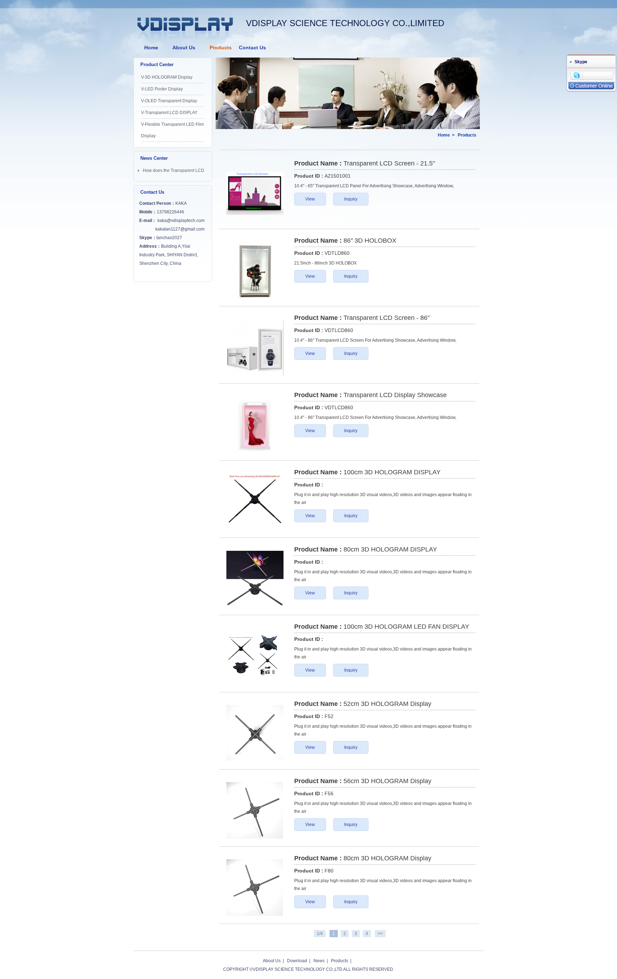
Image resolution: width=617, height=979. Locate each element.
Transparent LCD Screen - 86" (386, 317)
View (310, 199)
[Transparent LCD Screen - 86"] (255, 347)
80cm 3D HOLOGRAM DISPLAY (390, 549)
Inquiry (350, 199)
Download (297, 960)
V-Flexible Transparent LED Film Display (172, 130)
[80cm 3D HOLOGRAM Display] (255, 887)
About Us (183, 47)
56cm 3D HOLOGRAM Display (387, 781)
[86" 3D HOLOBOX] (255, 270)
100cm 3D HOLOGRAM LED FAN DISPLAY (406, 626)
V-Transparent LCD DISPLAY (169, 112)
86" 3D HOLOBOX (369, 240)
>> (380, 933)
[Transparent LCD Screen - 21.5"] (255, 193)
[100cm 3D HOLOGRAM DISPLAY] (255, 501)
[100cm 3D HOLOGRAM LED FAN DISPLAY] (255, 656)
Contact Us (252, 47)
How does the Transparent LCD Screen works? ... (173, 172)
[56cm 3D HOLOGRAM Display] (255, 810)
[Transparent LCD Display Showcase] (255, 424)
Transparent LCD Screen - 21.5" (389, 163)
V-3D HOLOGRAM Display (166, 77)
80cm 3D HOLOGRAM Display (387, 858)
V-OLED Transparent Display (169, 100)
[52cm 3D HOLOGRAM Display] (255, 733)
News (319, 960)
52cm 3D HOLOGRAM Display (387, 703)
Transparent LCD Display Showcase (395, 395)
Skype (581, 61)
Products (221, 47)
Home (151, 47)
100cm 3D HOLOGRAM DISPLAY (392, 472)
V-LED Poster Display (162, 89)
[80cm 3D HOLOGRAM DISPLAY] (255, 579)
